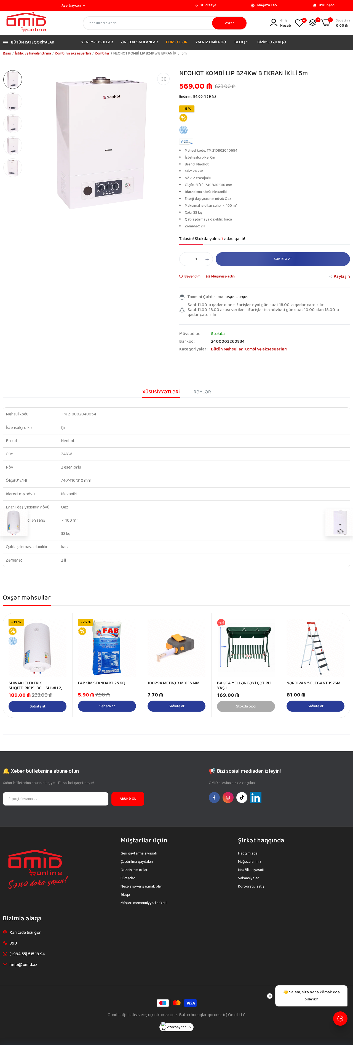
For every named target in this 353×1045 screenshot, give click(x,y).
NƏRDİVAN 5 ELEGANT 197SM (313, 683)
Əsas (7, 53)
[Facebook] (214, 797)
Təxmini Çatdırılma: (206, 297)
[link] (61, 623)
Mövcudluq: (190, 333)
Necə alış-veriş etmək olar (141, 886)
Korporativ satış (251, 886)
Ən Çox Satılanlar (139, 42)
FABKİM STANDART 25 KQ (101, 683)
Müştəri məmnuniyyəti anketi (144, 903)
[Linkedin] (255, 797)
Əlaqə (125, 895)
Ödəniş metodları (134, 870)
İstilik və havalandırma (33, 53)
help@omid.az (23, 964)
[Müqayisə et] (312, 22)
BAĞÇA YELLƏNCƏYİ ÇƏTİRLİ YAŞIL (244, 686)
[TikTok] (241, 797)
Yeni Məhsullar (97, 42)
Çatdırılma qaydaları (137, 862)
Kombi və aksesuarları (73, 53)
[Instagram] (228, 797)
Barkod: (186, 341)
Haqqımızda (248, 853)
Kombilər (102, 53)
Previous (17, 665)
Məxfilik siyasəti (251, 870)
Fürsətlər (176, 42)
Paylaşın (342, 276)
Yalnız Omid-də (211, 42)
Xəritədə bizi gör (25, 932)
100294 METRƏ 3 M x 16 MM (173, 683)
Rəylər (202, 392)
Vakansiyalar (248, 878)
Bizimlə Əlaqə (271, 42)
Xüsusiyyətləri (161, 392)
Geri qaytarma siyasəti (139, 853)
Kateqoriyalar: (193, 349)
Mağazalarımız (249, 862)
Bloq (240, 42)
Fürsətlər (128, 878)
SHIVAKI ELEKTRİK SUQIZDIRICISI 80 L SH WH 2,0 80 (37, 686)
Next (336, 665)
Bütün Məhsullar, (227, 349)
